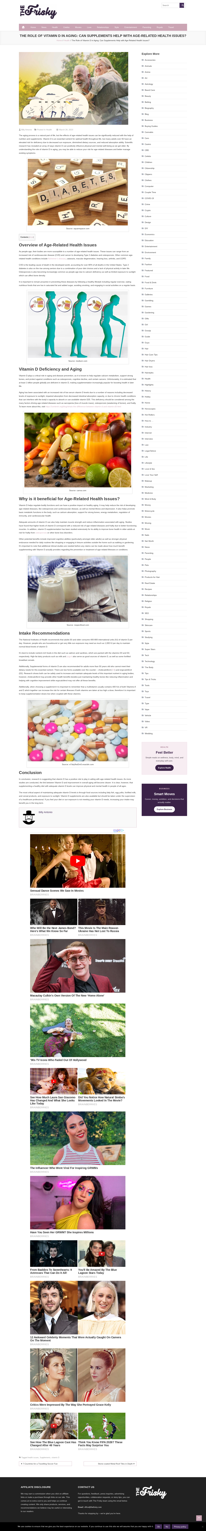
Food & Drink (150, 282)
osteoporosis (41, 533)
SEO (147, 613)
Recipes (148, 589)
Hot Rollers (150, 415)
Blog (147, 114)
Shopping (149, 619)
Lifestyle (148, 463)
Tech (147, 655)
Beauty (148, 96)
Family (148, 258)
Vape (147, 709)
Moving (148, 523)
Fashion (148, 264)
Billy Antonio (26, 130)
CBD (147, 150)
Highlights (149, 385)
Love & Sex (150, 469)
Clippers (148, 174)
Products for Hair (152, 577)
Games (148, 306)
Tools (147, 685)
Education (149, 240)
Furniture (149, 288)
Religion (148, 601)
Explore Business (164, 809)
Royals (160, 27)
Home (33, 27)
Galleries (149, 294)
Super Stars (150, 649)
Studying (148, 637)
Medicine (149, 493)
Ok (158, 1527)
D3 (113, 670)
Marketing (149, 487)
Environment (150, 252)
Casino (148, 144)
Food (147, 276)
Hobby (148, 397)
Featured (149, 270)
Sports (148, 631)
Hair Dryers (150, 361)
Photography (150, 571)
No (167, 1527)
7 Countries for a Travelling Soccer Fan (40, 1464)
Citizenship (149, 168)
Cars (147, 138)
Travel (171, 27)
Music (147, 529)
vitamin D (55, 1457)
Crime (147, 204)
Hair (146, 349)
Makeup (148, 481)
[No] (202, 1526)
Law (146, 445)
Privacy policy (180, 1527)
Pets (147, 565)
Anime (147, 72)
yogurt (69, 656)
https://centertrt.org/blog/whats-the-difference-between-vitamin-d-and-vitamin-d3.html (83, 406)
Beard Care (150, 90)
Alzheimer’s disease (57, 258)
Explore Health (164, 768)
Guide (147, 336)
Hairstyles (149, 373)
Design (148, 222)
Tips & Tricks (150, 679)
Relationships (103, 27)
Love (89, 27)
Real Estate (150, 583)
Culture (148, 216)
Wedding (149, 733)
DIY (146, 228)
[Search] (182, 5)
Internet (148, 433)
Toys (147, 691)
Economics (149, 234)
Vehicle (148, 715)
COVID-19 (149, 198)
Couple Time (150, 192)
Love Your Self (151, 475)
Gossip (148, 330)
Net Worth (149, 541)
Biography (149, 108)
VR (146, 727)
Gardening (149, 312)
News (43, 27)
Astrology (149, 84)
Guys (147, 342)
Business (149, 120)
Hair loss (148, 367)
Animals (148, 66)
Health (55, 27)
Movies (78, 27)
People (148, 559)
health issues (33, 1457)
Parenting (147, 27)
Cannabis (149, 132)
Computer (149, 186)
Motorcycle (149, 511)
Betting (148, 102)
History (148, 391)
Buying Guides (151, 126)
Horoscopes (150, 409)
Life (146, 457)
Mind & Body (150, 499)
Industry (148, 427)
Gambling (149, 300)
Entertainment (130, 27)
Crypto (148, 210)
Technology (150, 661)
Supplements (45, 1457)
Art (146, 78)
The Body (149, 667)
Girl (146, 324)
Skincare (148, 625)
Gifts (147, 318)
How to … (149, 421)
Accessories (150, 60)
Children (148, 162)
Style (116, 27)
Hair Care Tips (151, 355)
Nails (147, 535)
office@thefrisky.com (93, 1507)
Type (147, 703)
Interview (149, 439)
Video (147, 721)
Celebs (66, 27)
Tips (146, 673)
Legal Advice (150, 451)
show (31, 237)
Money (148, 505)
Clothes (148, 180)
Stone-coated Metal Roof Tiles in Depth (115, 1464)
